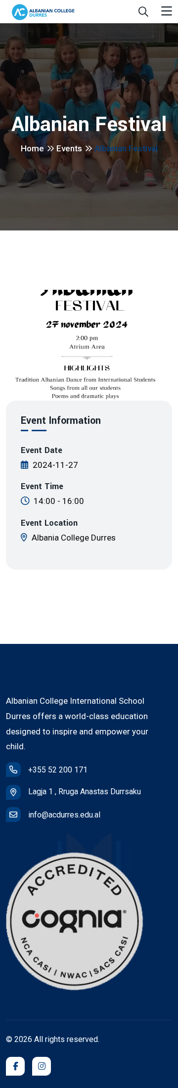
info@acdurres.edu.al (64, 814)
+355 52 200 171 (58, 769)
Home (32, 148)
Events (69, 148)
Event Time (42, 486)
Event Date (41, 450)
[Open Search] (143, 11)
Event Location (49, 523)
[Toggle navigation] (166, 11)
